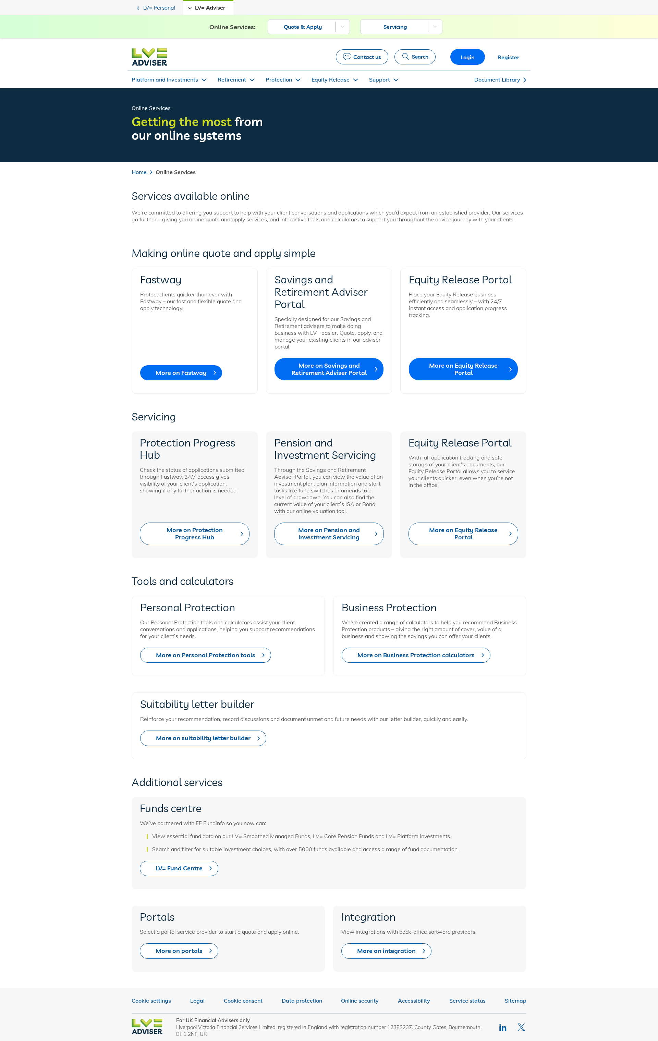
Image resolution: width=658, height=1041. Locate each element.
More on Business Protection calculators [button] (416, 655)
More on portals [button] (179, 951)
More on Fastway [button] (181, 373)
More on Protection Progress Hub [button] (195, 533)
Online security (360, 1000)
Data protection (302, 1000)
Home (139, 172)
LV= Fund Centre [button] (179, 868)
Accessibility (414, 1000)
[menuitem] (309, 26)
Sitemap (515, 1000)
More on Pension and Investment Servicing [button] (329, 533)
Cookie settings (151, 1000)
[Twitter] (522, 1027)
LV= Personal (159, 7)
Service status (467, 1000)
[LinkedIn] (503, 1027)
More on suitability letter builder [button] (203, 738)
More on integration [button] (386, 951)
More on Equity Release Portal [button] (463, 369)
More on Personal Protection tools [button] (205, 655)
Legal (197, 1000)
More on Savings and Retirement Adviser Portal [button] (329, 369)
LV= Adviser (210, 7)
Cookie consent (243, 1000)
